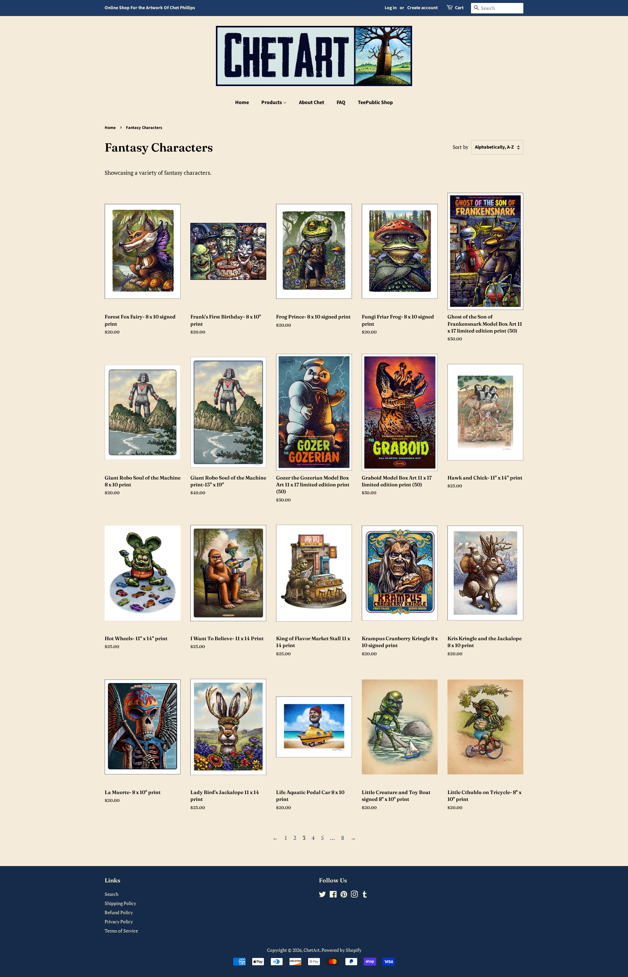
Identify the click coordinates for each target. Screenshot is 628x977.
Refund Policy (119, 912)
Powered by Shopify (341, 950)
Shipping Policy (120, 903)
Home (242, 102)
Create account (422, 8)
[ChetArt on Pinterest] (343, 895)
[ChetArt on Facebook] (333, 895)
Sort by (460, 147)
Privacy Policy (119, 921)
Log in (391, 8)
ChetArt (312, 950)
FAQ (341, 102)
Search (111, 894)
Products (272, 102)
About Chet (311, 102)
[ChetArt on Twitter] (322, 895)
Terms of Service (121, 931)
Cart (459, 8)
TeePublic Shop (375, 102)
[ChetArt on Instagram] (354, 895)
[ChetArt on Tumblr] (364, 895)
